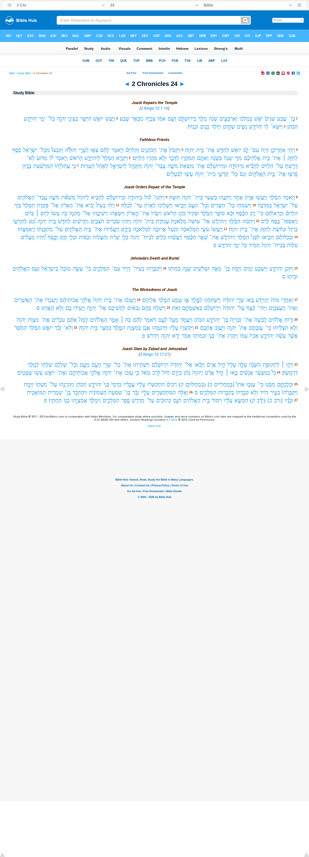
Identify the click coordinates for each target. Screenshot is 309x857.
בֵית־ (211, 174)
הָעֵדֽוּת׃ (87, 166)
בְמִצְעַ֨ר (262, 373)
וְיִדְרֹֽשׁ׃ (153, 336)
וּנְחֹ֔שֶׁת (279, 229)
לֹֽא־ (31, 158)
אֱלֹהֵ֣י (85, 300)
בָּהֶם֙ (146, 308)
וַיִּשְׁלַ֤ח (159, 308)
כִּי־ (260, 213)
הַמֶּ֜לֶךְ (234, 221)
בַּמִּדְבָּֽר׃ (265, 205)
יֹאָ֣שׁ (258, 119)
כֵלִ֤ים (161, 237)
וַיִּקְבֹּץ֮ (175, 150)
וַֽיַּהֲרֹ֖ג (232, 336)
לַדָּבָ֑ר (174, 158)
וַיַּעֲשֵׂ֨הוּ (175, 237)
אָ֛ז (186, 300)
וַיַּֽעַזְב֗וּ (130, 300)
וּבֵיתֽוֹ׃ (292, 277)
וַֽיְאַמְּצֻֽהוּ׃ (26, 229)
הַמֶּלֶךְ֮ (108, 158)
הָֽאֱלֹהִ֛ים (73, 229)
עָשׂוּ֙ (55, 213)
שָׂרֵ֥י (107, 365)
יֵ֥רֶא (176, 336)
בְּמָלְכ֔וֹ (245, 119)
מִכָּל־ (44, 150)
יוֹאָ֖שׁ (50, 373)
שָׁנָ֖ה (187, 269)
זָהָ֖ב (63, 237)
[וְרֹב (278, 400)
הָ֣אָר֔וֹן (132, 213)
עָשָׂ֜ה (281, 336)
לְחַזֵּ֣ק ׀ (290, 158)
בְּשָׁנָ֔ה (216, 158)
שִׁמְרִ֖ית (55, 393)
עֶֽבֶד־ (160, 166)
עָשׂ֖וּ (188, 174)
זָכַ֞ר (58, 328)
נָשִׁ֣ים (242, 127)
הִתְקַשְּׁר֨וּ (156, 385)
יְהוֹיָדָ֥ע (30, 119)
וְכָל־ (204, 205)
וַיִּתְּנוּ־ (159, 197)
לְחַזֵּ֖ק (265, 229)
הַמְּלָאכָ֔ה (190, 229)
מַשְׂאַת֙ (187, 166)
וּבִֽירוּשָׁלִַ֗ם (116, 197)
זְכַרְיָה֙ (235, 320)
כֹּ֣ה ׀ (125, 320)
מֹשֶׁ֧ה (54, 197)
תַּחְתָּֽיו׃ (55, 400)
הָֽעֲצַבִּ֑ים (277, 308)
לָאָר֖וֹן (150, 205)
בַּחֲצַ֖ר (105, 328)
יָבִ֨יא (89, 205)
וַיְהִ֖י (291, 150)
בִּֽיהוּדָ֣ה (135, 197)
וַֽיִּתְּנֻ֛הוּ (225, 197)
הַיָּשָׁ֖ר (85, 119)
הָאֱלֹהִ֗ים (98, 320)
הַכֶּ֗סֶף (242, 213)
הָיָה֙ (265, 150)
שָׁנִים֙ (270, 119)
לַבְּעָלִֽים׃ (175, 174)
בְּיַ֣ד (17, 205)
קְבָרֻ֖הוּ (242, 393)
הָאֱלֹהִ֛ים (26, 197)
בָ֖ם (68, 308)
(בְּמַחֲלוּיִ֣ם (195, 385)
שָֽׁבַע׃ (124, 119)
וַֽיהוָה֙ (197, 373)
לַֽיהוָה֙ (83, 197)
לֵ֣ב (245, 150)
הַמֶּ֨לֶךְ (243, 237)
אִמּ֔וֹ (161, 119)
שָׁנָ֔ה (213, 119)
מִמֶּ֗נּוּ (270, 385)
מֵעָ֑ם (85, 365)
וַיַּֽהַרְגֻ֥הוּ (66, 385)
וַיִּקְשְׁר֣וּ (187, 328)
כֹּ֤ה (64, 213)
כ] (210, 385)
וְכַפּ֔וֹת (85, 237)
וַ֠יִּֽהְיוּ (41, 237)
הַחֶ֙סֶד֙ (20, 328)
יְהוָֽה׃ (189, 150)
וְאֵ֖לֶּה (183, 393)
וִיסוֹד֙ (217, 400)
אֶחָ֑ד (238, 197)
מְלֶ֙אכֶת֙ (178, 221)
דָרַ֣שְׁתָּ (291, 166)
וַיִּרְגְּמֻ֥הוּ (160, 328)
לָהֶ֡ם (104, 150)
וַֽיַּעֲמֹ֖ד (186, 320)
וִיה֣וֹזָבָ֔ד (80, 393)
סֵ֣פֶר (125, 400)
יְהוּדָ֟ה (71, 150)
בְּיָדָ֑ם (126, 229)
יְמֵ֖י (42, 119)
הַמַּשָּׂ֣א (241, 400)
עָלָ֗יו (228, 400)
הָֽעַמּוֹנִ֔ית (97, 393)
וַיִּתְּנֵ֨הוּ (248, 221)
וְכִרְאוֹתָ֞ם (274, 213)
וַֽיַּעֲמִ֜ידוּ (111, 229)
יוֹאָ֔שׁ (236, 150)
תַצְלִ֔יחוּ (280, 328)
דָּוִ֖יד (126, 269)
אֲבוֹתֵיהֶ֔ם (69, 300)
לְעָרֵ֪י (84, 150)
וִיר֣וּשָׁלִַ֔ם (212, 308)
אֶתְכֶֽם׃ (206, 328)
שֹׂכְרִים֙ (113, 221)
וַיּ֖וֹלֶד (216, 127)
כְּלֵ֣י (125, 237)
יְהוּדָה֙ (229, 308)
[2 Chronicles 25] (303, 400)
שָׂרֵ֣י (240, 300)
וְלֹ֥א (163, 158)
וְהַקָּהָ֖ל (135, 166)
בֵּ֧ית (87, 229)
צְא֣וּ (94, 150)
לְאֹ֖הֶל (102, 166)
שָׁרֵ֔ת (115, 237)
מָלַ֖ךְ (202, 119)
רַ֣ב (252, 213)
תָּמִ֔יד (254, 245)
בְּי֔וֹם (29, 213)
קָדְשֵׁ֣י (223, 174)
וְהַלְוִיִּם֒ (132, 150)
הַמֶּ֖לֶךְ (164, 300)
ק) (181, 385)
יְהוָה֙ (135, 237)
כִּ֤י (74, 166)
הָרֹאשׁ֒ (76, 158)
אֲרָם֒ (211, 365)
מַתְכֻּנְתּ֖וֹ (45, 229)
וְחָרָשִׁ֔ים (80, 221)
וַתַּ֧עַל (173, 229)
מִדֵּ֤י (238, 158)
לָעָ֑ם (162, 320)
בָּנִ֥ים (204, 127)
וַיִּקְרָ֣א (122, 158)
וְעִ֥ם (36, 269)
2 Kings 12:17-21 (154, 354)
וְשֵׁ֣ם (172, 119)
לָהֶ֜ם (137, 320)
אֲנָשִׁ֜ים (246, 373)
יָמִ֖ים (248, 269)
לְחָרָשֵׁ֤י (20, 221)
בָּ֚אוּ (250, 300)
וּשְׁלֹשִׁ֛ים (201, 269)
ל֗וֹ (51, 158)
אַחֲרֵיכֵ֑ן (278, 150)
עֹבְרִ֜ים (58, 320)
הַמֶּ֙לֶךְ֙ (207, 213)
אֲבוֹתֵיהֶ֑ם (78, 373)
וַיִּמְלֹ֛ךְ (95, 400)
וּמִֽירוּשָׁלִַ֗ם (217, 166)
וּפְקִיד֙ (193, 213)
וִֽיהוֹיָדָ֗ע (219, 221)
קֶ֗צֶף (250, 308)
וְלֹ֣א (294, 328)
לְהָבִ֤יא (97, 197)
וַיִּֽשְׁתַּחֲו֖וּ (212, 300)
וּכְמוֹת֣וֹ (200, 336)
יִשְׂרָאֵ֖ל (281, 205)
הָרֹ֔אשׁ (169, 213)
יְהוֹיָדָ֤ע (267, 336)
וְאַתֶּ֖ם (203, 158)
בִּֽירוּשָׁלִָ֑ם (187, 119)
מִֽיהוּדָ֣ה (236, 166)
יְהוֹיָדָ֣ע (213, 320)
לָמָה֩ (83, 320)
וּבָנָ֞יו (289, 400)
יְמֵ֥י (236, 245)
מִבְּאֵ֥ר (137, 119)
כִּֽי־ (88, 269)
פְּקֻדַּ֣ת (43, 205)
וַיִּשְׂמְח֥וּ (244, 205)
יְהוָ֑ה (61, 119)
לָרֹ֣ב (156, 373)
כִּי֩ (274, 373)
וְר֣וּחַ (288, 320)
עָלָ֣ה (242, 365)
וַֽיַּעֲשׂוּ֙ (217, 229)
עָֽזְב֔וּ (128, 373)
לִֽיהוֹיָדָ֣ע (92, 158)
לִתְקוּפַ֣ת (271, 365)
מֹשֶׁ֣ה (173, 166)
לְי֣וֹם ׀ (42, 213)
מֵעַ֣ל (173, 320)
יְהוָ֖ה (186, 197)
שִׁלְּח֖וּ (46, 365)
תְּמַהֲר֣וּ (188, 158)
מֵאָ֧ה (217, 269)
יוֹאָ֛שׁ (98, 119)
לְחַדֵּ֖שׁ (223, 150)
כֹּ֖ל (244, 245)
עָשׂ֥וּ (38, 373)
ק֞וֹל (147, 197)
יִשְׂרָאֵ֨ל (30, 150)
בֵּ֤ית (108, 300)
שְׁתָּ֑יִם (229, 127)
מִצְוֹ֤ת (33, 320)
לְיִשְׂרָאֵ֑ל (118, 166)
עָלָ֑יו (145, 393)
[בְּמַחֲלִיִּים (224, 385)
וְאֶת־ (292, 308)
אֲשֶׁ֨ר (293, 336)
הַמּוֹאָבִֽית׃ (36, 393)
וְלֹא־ (68, 328)
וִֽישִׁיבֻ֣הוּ (100, 213)
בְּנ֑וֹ (211, 336)
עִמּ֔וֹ (244, 336)
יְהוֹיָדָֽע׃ (225, 245)
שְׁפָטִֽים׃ (24, 373)
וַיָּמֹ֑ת (236, 269)
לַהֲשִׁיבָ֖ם (116, 308)
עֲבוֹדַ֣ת (162, 221)
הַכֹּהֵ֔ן (199, 320)
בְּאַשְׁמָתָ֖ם (192, 308)
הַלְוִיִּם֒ (292, 213)
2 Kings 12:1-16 (154, 108)
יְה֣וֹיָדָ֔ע (262, 300)
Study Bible (24, 73)
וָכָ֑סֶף (53, 237)
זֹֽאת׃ (176, 308)
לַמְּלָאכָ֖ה (142, 229)
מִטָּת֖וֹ (41, 385)
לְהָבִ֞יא (252, 166)
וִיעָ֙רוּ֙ (156, 213)
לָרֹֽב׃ (265, 221)
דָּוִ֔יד (264, 393)
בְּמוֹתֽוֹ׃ (174, 269)
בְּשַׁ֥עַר (211, 197)
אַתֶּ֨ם (72, 320)
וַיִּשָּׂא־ (276, 127)
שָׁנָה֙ (228, 158)
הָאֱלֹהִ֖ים (21, 269)
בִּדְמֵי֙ (116, 385)
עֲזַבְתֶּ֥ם (256, 328)
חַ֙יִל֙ (166, 373)
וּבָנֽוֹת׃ (193, 127)
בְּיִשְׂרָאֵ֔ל (50, 269)
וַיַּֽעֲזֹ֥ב (220, 328)
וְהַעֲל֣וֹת (100, 237)
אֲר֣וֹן (249, 197)
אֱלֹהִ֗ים (275, 320)
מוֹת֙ (275, 300)
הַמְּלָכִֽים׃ (208, 393)
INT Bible (171, 419)
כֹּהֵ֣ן (182, 213)
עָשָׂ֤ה (78, 269)
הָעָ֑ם (193, 205)
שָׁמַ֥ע (177, 300)
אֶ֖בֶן (146, 328)
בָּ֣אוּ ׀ (231, 373)
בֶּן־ (292, 119)
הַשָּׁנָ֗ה (255, 365)
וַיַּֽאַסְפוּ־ (290, 221)
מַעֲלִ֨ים (28, 237)
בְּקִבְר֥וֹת (226, 393)
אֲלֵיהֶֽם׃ (149, 300)
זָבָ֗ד (135, 393)
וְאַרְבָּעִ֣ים (228, 119)
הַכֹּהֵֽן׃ (292, 127)
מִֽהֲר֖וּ (152, 158)
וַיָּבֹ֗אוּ (199, 365)
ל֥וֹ (266, 127)
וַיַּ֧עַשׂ (110, 119)
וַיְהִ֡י (111, 205)
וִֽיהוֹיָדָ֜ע (228, 237)
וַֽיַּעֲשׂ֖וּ (261, 197)
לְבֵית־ (147, 237)
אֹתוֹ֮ (240, 385)
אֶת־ (210, 150)
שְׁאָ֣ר (203, 237)
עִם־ (254, 150)
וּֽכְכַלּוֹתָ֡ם (284, 237)
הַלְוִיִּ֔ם (267, 166)
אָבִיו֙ (254, 336)
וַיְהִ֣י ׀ (287, 365)
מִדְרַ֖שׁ (138, 400)
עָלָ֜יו (141, 385)
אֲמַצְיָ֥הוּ (79, 400)
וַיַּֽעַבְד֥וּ (51, 300)
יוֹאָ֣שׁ (47, 328)
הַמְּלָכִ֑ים (101, 269)
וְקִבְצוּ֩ (57, 150)
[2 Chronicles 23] (6, 400)
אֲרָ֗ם (209, 373)
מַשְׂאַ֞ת (68, 197)
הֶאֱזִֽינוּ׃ (48, 308)
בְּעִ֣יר (275, 393)
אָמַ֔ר (186, 336)
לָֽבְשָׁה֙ (260, 320)
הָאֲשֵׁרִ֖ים (23, 300)
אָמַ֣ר (114, 320)
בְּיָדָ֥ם (177, 373)
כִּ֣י (137, 373)
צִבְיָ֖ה (150, 119)
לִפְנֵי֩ (255, 237)
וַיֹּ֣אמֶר (117, 150)
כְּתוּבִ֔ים (163, 400)
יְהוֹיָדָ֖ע (255, 127)
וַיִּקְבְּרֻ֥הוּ (154, 269)
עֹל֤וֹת (292, 245)
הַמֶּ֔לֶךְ (275, 197)
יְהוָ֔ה (148, 166)
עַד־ (138, 205)
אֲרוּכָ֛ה (159, 229)
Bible (12, 73)
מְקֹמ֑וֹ (74, 213)
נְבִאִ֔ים (133, 308)
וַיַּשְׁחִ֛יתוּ (141, 365)
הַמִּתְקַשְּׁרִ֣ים (164, 393)
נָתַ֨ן (187, 373)
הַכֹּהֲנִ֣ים (148, 150)
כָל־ (231, 205)
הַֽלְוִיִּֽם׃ (139, 158)
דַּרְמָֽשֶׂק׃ (290, 373)
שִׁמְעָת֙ (115, 393)
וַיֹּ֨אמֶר (150, 320)
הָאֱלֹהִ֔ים (191, 400)
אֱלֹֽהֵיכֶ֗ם (252, 158)
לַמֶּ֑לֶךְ (196, 300)
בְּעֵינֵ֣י (73, 119)
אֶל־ (54, 205)
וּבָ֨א (230, 213)
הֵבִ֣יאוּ (268, 237)
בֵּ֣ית (266, 158)
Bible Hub (154, 426)
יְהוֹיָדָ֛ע (276, 269)
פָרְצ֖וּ (293, 174)
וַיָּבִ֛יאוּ (180, 205)
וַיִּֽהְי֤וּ (126, 221)
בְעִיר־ (138, 269)
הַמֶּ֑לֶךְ (119, 328)
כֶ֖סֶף (275, 221)
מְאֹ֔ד (145, 373)
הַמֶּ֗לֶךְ (35, 328)
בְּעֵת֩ (100, 205)
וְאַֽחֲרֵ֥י (287, 300)
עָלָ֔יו (173, 328)
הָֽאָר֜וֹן (67, 205)
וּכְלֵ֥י (73, 237)
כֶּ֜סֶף (16, 150)
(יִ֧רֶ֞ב (261, 400)
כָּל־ (51, 119)
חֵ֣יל (221, 365)
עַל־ (279, 166)
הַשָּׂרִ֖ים (218, 205)
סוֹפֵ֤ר (220, 213)
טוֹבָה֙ (65, 269)
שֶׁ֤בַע (282, 119)
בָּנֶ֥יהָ (26, 166)
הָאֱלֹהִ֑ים (257, 174)
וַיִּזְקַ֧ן (289, 269)
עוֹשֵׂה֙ (194, 221)
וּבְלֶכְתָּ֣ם (285, 385)
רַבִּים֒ (172, 385)
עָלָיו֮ (231, 365)
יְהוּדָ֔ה (228, 300)
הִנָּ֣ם (177, 400)
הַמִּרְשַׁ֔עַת (43, 166)
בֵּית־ (198, 197)
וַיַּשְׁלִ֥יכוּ (165, 205)
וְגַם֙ (243, 174)
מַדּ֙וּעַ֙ (42, 158)
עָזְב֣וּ (250, 385)
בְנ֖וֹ (67, 400)
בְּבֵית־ (279, 245)
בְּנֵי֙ (106, 385)
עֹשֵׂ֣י (205, 229)
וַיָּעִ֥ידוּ (79, 308)
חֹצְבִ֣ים (97, 221)
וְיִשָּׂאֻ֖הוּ (117, 213)
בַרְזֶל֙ (293, 229)
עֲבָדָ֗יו (129, 385)
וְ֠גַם (32, 221)
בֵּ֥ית (200, 150)
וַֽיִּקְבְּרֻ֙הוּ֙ (290, 393)
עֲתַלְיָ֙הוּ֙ (62, 166)
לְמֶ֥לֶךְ (33, 365)
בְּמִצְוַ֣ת (134, 328)
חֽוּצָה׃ (174, 197)
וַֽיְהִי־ (262, 308)
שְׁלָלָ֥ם (60, 365)
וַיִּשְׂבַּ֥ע (261, 269)
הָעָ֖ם (96, 365)
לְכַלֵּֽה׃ (126, 205)
